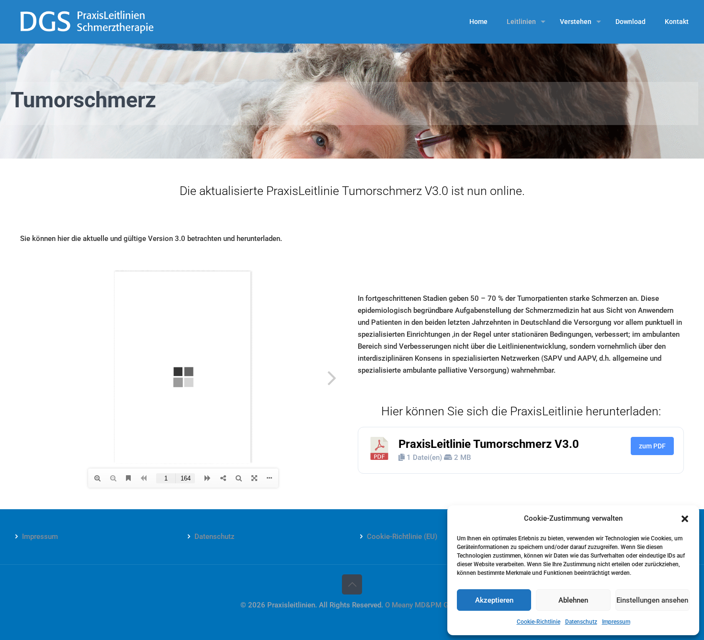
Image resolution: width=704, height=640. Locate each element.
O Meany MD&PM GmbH (424, 605)
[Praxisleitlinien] (87, 21)
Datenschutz (581, 621)
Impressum (616, 621)
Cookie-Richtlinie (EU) (402, 536)
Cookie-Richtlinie (538, 621)
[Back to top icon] (352, 584)
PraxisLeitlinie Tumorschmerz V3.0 (488, 444)
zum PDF (652, 446)
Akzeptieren (494, 600)
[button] (685, 519)
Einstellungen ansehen (652, 600)
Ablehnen (573, 600)
